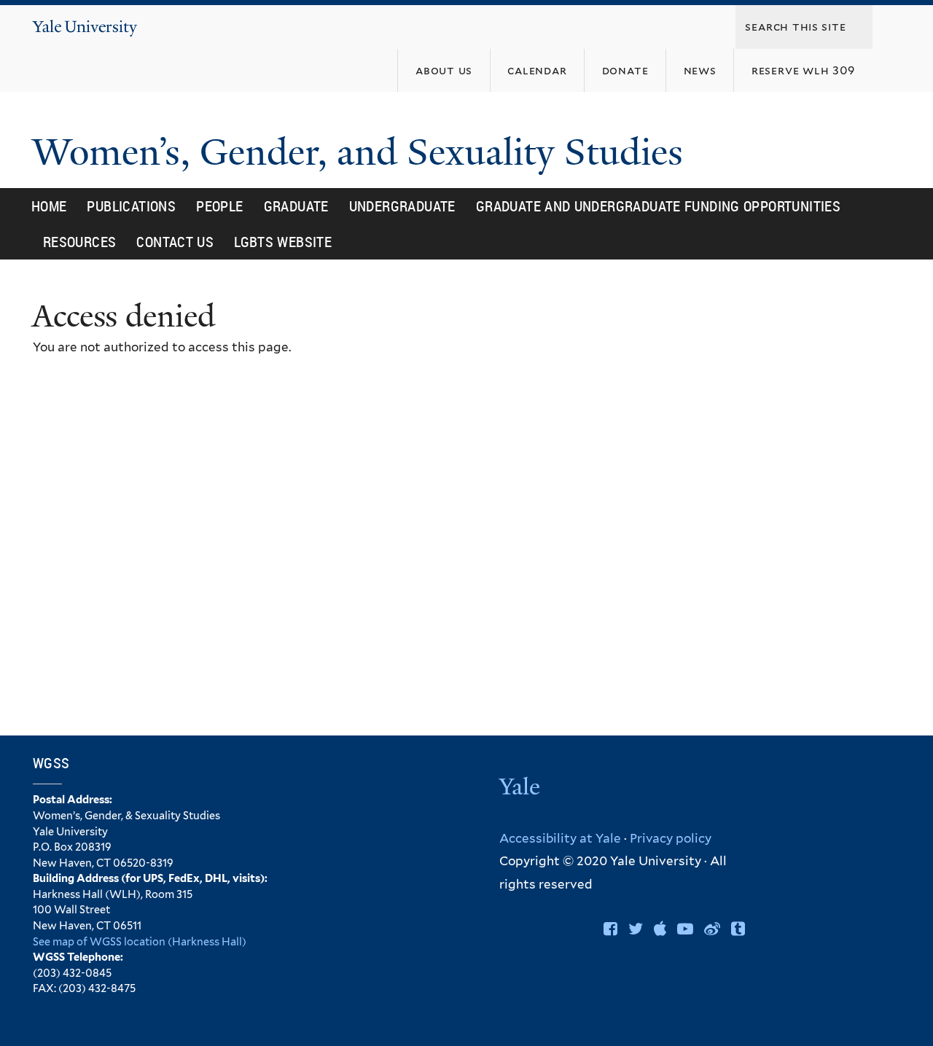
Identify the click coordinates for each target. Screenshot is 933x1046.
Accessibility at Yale (560, 838)
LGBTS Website (283, 241)
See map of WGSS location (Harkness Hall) (139, 941)
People (219, 206)
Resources (80, 241)
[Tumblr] (738, 929)
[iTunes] (660, 929)
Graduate (296, 206)
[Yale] (521, 788)
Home (49, 206)
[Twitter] (635, 929)
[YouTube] (685, 929)
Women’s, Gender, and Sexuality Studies (362, 152)
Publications (131, 206)
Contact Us (175, 241)
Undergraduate (402, 206)
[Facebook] (610, 929)
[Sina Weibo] (712, 929)
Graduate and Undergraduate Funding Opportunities (658, 206)
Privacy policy (670, 838)
